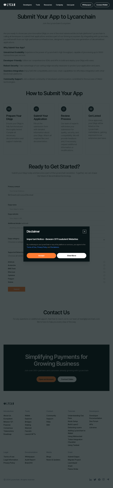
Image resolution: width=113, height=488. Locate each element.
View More (71, 255)
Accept (41, 255)
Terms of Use (32, 247)
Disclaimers (55, 247)
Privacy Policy (42, 247)
